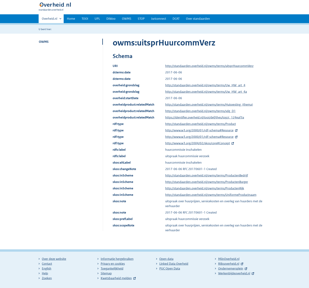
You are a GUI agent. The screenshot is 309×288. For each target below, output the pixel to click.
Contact (47, 264)
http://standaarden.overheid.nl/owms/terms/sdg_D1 (200, 111)
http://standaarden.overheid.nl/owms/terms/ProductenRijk (204, 188)
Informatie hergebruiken (117, 259)
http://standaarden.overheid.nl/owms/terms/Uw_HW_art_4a (206, 92)
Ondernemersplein (230, 268)
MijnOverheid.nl (228, 259)
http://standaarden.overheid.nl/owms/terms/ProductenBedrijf (206, 175)
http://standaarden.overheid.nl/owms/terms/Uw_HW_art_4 (205, 85)
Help (45, 273)
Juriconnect (158, 19)
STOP (141, 19)
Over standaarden (198, 19)
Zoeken (47, 278)
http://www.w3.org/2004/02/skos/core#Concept (197, 143)
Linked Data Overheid (173, 264)
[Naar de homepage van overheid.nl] (55, 6)
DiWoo (111, 19)
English (46, 268)
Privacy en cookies (113, 264)
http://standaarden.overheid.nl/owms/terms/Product (200, 124)
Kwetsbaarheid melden (116, 278)
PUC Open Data (169, 268)
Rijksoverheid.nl (228, 264)
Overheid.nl (49, 20)
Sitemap (106, 273)
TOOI (85, 19)
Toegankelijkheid (112, 268)
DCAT (176, 19)
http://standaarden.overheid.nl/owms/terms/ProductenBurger (206, 182)
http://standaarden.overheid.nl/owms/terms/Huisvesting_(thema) (209, 105)
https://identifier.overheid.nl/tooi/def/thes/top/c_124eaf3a (204, 117)
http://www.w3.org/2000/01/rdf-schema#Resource (199, 130)
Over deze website (54, 259)
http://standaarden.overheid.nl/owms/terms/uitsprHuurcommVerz (209, 66)
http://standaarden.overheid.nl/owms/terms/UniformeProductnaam (210, 195)
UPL (97, 19)
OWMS (126, 19)
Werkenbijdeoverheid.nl (234, 273)
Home (71, 19)
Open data (166, 259)
